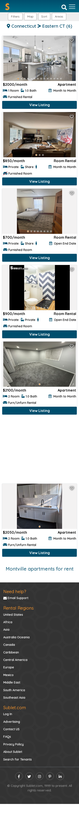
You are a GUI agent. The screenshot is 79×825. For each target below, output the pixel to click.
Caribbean (11, 652)
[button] (59, 16)
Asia (6, 630)
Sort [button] (44, 16)
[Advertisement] (39, 450)
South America (14, 690)
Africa (7, 622)
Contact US (11, 729)
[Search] (64, 7)
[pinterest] (50, 776)
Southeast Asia (14, 698)
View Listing (39, 105)
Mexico (8, 675)
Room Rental (65, 161)
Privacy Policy (13, 744)
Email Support (17, 598)
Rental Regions (18, 608)
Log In (7, 714)
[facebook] (19, 776)
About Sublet (12, 752)
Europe (8, 667)
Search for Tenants (17, 759)
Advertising (11, 722)
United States (13, 615)
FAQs (7, 737)
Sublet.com (14, 707)
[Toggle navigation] (72, 7)
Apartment (67, 84)
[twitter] (29, 776)
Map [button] (30, 16)
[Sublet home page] (7, 7)
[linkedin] (60, 776)
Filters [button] (15, 16)
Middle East (11, 682)
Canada (9, 645)
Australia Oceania (16, 637)
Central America (15, 660)
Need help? (14, 591)
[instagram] (39, 776)
